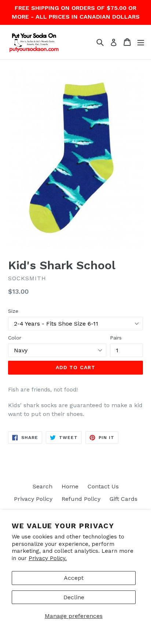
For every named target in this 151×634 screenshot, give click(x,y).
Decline (73, 597)
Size (13, 311)
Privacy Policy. (48, 558)
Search (42, 486)
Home (70, 486)
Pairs (116, 338)
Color (14, 338)
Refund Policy (81, 498)
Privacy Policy (33, 498)
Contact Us (103, 486)
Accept (74, 577)
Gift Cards (123, 498)
